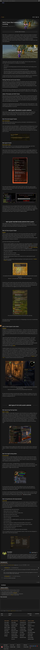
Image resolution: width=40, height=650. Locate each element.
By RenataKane (5, 26)
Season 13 (29, 624)
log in (9, 610)
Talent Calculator (7, 632)
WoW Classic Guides (23, 620)
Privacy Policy (26, 646)
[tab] (4, 562)
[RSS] (30, 647)
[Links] (38, 17)
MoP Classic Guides (15, 620)
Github (14, 345)
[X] (32, 646)
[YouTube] (37, 646)
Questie (4, 232)
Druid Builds (30, 630)
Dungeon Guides (14, 625)
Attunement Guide (23, 622)
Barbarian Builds (31, 629)
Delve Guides (6, 624)
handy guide (15, 592)
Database (10, 613)
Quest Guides (13, 629)
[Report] (36, 17)
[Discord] (30, 646)
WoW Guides (6, 620)
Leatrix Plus (4, 500)
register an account (13, 610)
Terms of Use (6, 648)
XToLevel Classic (5, 455)
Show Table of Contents (20, 31)
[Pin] (35, 17)
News (2, 613)
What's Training (5, 411)
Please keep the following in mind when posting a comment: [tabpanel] (11, 600)
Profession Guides (7, 629)
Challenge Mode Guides (15, 635)
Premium (18, 646)
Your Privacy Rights (7, 646)
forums (12, 594)
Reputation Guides (14, 630)
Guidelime (4, 328)
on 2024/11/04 (16, 576)
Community (29, 613)
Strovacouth (7, 576)
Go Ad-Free (37, 613)
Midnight (6, 635)
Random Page (12, 646)
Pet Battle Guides (14, 632)
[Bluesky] (30, 552)
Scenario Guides (14, 634)
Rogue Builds (30, 635)
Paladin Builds (30, 634)
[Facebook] (35, 646)
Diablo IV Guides (31, 620)
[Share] (39, 1)
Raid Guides (6, 630)
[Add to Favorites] (33, 17)
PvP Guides (22, 632)
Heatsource (7, 567)
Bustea (33, 356)
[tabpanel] (20, 573)
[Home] (2, 647)
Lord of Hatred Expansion (32, 622)
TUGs (3, 357)
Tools (2, 615)
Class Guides (6, 622)
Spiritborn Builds (31, 639)
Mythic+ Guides (7, 627)
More (31, 615)
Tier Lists (6, 634)
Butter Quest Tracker (6, 144)
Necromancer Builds (31, 632)
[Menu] (1, 1)
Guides (3, 17)
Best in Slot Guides (23, 624)
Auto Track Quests (6, 120)
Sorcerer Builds (30, 637)
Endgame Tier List (31, 625)
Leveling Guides (7, 625)
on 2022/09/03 (14, 567)
